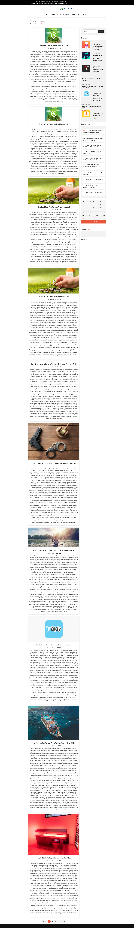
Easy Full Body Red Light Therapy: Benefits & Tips (54, 858)
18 (86, 213)
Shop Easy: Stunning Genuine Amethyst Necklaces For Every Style (53, 364)
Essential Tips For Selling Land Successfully (54, 124)
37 (61, 921)
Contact (43, 1)
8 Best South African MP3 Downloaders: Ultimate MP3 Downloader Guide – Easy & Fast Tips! (98, 59)
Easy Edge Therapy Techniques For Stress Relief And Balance (53, 550)
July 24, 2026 (58, 299)
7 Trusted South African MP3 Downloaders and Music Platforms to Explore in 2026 (98, 97)
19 (90, 213)
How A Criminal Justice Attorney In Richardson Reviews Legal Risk (54, 463)
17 (83, 213)
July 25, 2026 (58, 127)
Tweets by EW (85, 233)
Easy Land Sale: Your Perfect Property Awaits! (54, 207)
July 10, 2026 (58, 466)
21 (97, 213)
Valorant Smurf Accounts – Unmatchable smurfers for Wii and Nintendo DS (49, 3)
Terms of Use (63, 1)
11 (86, 210)
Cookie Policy (49, 1)
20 (93, 213)
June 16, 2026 (58, 860)
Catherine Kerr (51, 48)
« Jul (82, 226)
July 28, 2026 (58, 48)
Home (48, 14)
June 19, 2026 (58, 745)
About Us (37, 1)
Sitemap (56, 1)
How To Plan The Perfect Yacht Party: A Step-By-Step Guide (54, 743)
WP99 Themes (81, 926)
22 (100, 213)
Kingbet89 (83, 239)
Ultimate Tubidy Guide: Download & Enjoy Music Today (54, 645)
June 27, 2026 (58, 647)
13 (93, 210)
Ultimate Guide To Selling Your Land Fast (54, 46)
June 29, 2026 (58, 553)
